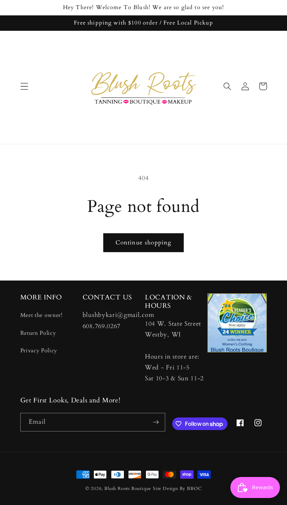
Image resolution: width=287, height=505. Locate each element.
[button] (24, 86)
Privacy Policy (38, 350)
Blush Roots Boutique (127, 488)
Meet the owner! (41, 315)
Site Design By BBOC (177, 488)
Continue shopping (143, 242)
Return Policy (38, 333)
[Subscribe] (156, 422)
